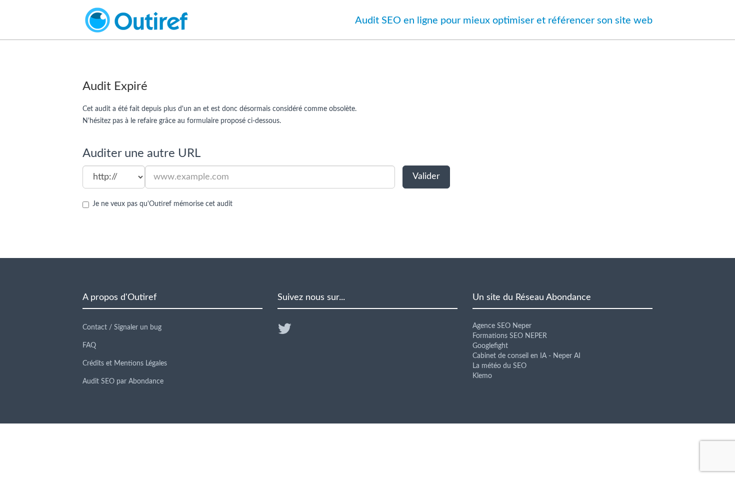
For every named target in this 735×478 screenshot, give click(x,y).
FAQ (89, 345)
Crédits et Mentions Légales (124, 363)
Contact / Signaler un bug (122, 327)
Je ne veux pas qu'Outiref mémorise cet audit (162, 204)
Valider (426, 176)
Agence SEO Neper (502, 326)
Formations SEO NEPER (509, 336)
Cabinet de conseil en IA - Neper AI (526, 356)
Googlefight (490, 346)
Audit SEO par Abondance (123, 381)
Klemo (482, 376)
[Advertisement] (562, 168)
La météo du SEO (499, 366)
